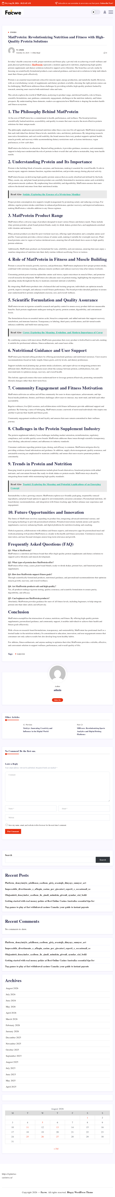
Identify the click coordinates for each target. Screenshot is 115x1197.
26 (42, 1136)
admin (21, 49)
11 (27, 1127)
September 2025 (14, 1055)
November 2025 (13, 1043)
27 (57, 1136)
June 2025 (11, 1074)
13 (57, 1127)
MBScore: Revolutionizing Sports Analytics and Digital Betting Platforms (91, 731)
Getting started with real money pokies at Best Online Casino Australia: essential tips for (49, 901)
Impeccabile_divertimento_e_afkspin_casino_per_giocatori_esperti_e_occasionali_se (47, 889)
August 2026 (12, 988)
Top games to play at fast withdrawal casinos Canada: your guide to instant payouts (47, 907)
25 (27, 1136)
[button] (95, 12)
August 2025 (12, 1061)
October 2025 (12, 1049)
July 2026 (10, 994)
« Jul (56, 1148)
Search (8, 855)
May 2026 (11, 1006)
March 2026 (12, 1018)
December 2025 (13, 1037)
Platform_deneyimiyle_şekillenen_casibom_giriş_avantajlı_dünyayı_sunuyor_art (45, 882)
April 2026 (11, 1012)
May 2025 (11, 1080)
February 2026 (13, 1025)
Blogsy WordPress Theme (80, 1192)
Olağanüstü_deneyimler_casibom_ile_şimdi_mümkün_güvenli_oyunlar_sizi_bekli (46, 895)
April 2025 (11, 1086)
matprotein (21, 654)
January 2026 (12, 1031)
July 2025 (10, 1068)
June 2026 (11, 1000)
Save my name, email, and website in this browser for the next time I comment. (37, 825)
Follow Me (57, 700)
